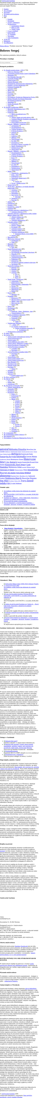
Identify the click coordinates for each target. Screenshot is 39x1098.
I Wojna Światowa (16, 129)
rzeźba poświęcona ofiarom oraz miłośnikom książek (17, 964)
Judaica (10, 202)
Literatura (10, 89)
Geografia (11, 116)
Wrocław (18, 412)
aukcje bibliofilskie (30, 988)
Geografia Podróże (13, 78)
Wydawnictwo (12, 24)
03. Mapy (7, 333)
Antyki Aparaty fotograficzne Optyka (19, 337)
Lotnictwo (14, 136)
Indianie (13, 132)
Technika (10, 372)
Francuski (14, 191)
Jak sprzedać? (8, 11)
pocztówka (33, 469)
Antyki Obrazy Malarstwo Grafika (18, 343)
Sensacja (14, 235)
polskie (10, 382)
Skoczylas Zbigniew (29, 478)
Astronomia (14, 281)
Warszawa (18, 409)
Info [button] (5, 17)
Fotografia (14, 318)
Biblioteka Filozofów (17, 449)
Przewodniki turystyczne (18, 122)
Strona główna (4, 46)
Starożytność (15, 149)
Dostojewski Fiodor (27, 454)
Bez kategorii (8, 436)
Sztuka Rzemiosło (13, 104)
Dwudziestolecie (16, 127)
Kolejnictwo (15, 176)
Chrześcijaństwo (16, 313)
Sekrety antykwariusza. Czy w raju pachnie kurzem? (17, 953)
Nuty (12, 247)
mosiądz (24, 467)
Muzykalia (11, 245)
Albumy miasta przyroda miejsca (21, 117)
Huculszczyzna (12, 364)
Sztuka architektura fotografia (16, 315)
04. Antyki (7, 335)
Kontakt (10, 19)
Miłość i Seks (15, 301)
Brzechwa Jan (31, 449)
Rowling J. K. (24, 476)
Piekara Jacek (31, 467)
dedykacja (16, 454)
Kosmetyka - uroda (13, 207)
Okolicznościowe (16, 417)
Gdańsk (17, 401)
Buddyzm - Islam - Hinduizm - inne (22, 311)
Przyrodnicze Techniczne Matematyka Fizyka (21, 97)
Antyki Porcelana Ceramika (16, 347)
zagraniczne (11, 384)
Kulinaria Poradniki (13, 87)
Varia (9, 105)
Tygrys (24, 480)
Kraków (13, 397)
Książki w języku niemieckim (16, 85)
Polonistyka (14, 261)
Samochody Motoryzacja (18, 178)
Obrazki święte (12, 365)
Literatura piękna (13, 222)
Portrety (13, 419)
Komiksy (10, 205)
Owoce (17, 426)
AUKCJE (7, 39)
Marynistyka (11, 237)
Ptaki (16, 276)
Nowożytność (15, 139)
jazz (9, 380)
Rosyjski (14, 200)
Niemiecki (14, 198)
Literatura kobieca (16, 229)
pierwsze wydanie (7, 470)
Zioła (12, 242)
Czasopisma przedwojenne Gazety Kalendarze (21, 73)
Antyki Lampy (12, 340)
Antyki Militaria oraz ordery (16, 342)
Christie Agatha (7, 454)
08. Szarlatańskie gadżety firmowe (14, 434)
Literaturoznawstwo (17, 257)
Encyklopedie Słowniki (15, 77)
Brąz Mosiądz (12, 362)
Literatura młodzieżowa (18, 220)
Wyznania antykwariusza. (11, 14)
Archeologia (15, 126)
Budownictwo (15, 283)
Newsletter (11, 36)
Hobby (10, 171)
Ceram (2, 451)
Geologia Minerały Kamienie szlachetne (23, 119)
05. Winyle (7, 379)
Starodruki (11, 102)
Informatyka (15, 288)
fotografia (21, 456)
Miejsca (13, 414)
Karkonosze (15, 396)
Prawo (9, 95)
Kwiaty (17, 424)
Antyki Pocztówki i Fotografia (17, 345)
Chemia (13, 271)
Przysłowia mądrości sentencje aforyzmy (23, 262)
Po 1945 (13, 141)
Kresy (13, 134)
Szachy (17, 181)
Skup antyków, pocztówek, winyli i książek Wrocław (16, 1096)
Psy (16, 274)
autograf (4, 449)
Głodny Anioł (15, 29)
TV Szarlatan (12, 34)
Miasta (13, 399)
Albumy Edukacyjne (17, 217)
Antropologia (15, 250)
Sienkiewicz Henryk (13, 478)
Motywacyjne (15, 303)
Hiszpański (14, 193)
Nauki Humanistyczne (14, 249)
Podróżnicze (15, 121)
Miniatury (14, 294)
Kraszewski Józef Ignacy (15, 464)
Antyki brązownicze (14, 338)
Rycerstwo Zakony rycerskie (19, 144)
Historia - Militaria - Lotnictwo (17, 124)
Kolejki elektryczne (17, 375)
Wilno (17, 411)
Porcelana (14, 350)
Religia (10, 310)
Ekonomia (11, 75)
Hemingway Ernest (17, 459)
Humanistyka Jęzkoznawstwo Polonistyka (20, 83)
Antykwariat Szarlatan (8, 1094)
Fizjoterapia (14, 240)
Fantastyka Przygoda (8, 456)
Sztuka (13, 320)
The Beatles (11, 480)
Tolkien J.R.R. (17, 480)
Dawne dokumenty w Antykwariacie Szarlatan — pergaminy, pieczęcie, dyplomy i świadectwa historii (19, 503)
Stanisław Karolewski (21, 946)
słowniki (17, 196)
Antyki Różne (12, 357)
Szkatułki (10, 370)
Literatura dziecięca (17, 212)
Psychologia (11, 308)
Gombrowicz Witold (5, 459)
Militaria (13, 137)
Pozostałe (10, 94)
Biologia (13, 267)
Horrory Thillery (16, 225)
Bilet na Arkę (15, 27)
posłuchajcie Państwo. (11, 981)
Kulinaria (10, 208)
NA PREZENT (8, 43)
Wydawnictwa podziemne (15, 331)
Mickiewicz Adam (15, 467)
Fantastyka (14, 223)
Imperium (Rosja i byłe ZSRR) (24, 234)
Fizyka (13, 286)
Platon (25, 470)
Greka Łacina (12, 80)
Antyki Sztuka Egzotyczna (16, 360)
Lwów (17, 404)
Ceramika (14, 348)
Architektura (15, 316)
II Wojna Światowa (17, 131)
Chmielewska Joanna (15, 451)
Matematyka (15, 289)
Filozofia (14, 254)
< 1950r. (13, 325)
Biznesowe (14, 298)
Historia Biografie (13, 82)
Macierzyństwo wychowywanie (20, 299)
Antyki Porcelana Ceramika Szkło (18, 352)
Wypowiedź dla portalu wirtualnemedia (15, 501)
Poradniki (10, 296)
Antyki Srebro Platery (14, 358)
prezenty (2, 851)
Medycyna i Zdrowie (14, 239)
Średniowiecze (15, 148)
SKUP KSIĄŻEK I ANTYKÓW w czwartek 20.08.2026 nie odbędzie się (20, 595)
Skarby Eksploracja (17, 146)
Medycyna (11, 90)
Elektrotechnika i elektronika (19, 284)
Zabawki (10, 374)
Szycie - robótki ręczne (18, 183)
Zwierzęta (14, 431)
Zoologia (14, 272)
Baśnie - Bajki (15, 218)
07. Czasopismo (8, 433)
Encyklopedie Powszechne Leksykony (23, 252)
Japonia (19, 462)
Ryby (16, 277)
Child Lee (7, 451)
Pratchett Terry (15, 476)
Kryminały (14, 227)
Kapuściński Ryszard (28, 462)
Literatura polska (16, 230)
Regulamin (11, 21)
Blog (5, 16)
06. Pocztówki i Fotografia (12, 385)
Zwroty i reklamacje (14, 22)
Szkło (17, 321)
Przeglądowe (15, 142)
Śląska (13, 369)
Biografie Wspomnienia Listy (16, 109)
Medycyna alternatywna (18, 114)
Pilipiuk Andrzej (19, 470)
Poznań (17, 406)
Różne (13, 291)
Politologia (14, 259)
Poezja (10, 92)
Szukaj (20, 62)
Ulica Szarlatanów (13, 38)
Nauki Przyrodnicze (14, 266)
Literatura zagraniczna (18, 232)
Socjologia (14, 264)
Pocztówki (11, 392)
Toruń (17, 407)
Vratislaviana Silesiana (14, 323)
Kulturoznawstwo (16, 256)
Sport (13, 180)
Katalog (6, 9)
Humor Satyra (12, 185)
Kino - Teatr (15, 175)
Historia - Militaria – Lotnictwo (17, 151)
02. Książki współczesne (11, 107)
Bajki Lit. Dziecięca (14, 72)
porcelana (20, 472)
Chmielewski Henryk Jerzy (27, 451)
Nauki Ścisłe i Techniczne (15, 279)
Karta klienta (11, 32)
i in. (7, 462)
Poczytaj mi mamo (8, 472)
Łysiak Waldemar (16, 483)
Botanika (14, 269)
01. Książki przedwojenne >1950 (14, 70)
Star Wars (4, 480)
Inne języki (14, 195)
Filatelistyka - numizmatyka (19, 173)
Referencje (7, 41)
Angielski (14, 190)
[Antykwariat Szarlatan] (7, 1)
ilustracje (13, 462)
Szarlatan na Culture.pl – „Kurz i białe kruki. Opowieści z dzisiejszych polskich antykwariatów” (21, 498)
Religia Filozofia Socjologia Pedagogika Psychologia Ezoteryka (20, 99)
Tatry (12, 428)
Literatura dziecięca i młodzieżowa (18, 210)
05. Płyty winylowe (10, 377)
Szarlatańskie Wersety (17, 26)
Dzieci (13, 394)
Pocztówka (11, 390)
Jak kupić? (7, 12)
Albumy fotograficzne (14, 387)
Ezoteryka (11, 112)
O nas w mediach (13, 31)
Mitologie (10, 244)
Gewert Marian (31, 456)
